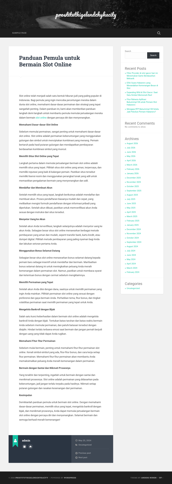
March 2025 (132, 216)
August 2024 (132, 246)
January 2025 (133, 225)
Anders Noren (149, 478)
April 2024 (131, 263)
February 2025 (133, 221)
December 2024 (134, 229)
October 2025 (133, 186)
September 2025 (134, 190)
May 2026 (131, 156)
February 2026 (133, 169)
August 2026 (132, 143)
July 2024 (131, 251)
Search (128, 51)
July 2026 (131, 148)
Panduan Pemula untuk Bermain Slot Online (49, 61)
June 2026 (131, 152)
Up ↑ (161, 478)
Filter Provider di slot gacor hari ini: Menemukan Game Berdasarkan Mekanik (142, 76)
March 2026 (132, 165)
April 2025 (131, 212)
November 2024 (134, 233)
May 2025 (131, 208)
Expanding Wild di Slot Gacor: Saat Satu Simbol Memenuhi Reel (142, 93)
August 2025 (132, 195)
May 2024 (131, 259)
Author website (30, 446)
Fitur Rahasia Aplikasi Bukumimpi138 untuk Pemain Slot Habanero (142, 102)
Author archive (24, 446)
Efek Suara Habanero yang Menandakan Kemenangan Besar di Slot (142, 85)
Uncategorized (85, 445)
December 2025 (134, 178)
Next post (82, 457)
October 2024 (133, 238)
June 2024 (131, 255)
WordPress (70, 478)
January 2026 (133, 173)
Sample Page (19, 33)
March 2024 (132, 268)
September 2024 (134, 242)
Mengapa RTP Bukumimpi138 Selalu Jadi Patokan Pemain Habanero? (143, 110)
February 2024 (133, 272)
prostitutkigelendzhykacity (86, 14)
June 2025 (131, 203)
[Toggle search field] (158, 33)
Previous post (84, 453)
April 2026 (131, 160)
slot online (41, 117)
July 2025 (131, 199)
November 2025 (134, 182)
